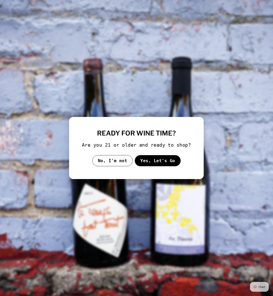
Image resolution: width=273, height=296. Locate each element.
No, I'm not (112, 160)
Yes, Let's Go (157, 160)
